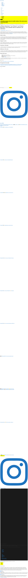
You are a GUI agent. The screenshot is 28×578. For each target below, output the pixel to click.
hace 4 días (1, 23)
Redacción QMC (3, 30)
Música (2, 2)
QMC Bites (2, 13)
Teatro (2, 4)
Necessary (2, 571)
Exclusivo (5, 61)
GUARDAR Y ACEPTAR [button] (3, 577)
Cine (1, 9)
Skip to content (2, 0)
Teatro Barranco (12, 61)
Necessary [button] (1, 570)
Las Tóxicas (8, 61)
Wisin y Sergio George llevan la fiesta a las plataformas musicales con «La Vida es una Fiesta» (11, 64)
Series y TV (3, 3)
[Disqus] (14, 78)
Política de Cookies (4, 558)
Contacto (3, 5)
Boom (3, 61)
